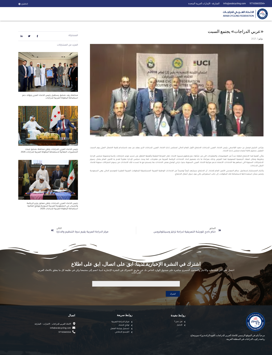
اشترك (173, 293)
